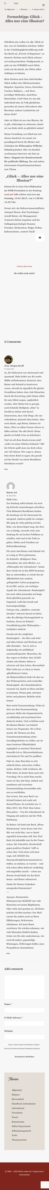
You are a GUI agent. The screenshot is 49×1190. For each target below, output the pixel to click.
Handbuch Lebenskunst (24, 1103)
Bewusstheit (13, 292)
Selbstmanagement (24, 292)
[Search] (36, 5)
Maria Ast (11, 492)
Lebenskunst (20, 288)
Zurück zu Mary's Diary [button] (24, 266)
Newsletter (17, 1112)
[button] (43, 5)
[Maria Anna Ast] (15, 5)
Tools (14, 1135)
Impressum (38, 1171)
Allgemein (12, 288)
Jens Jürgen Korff (14, 366)
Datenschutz (24, 1175)
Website (8, 1031)
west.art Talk (11, 194)
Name (8, 1004)
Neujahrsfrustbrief (18, 303)
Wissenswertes (19, 1140)
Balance (29, 288)
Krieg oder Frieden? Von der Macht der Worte (22, 319)
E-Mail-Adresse (13, 1017)
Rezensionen (18, 1122)
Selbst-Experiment (21, 1126)
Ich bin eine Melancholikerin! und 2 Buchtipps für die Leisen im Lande (23, 282)
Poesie (15, 1117)
